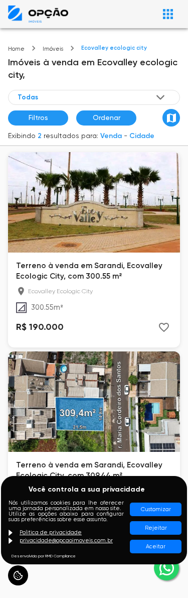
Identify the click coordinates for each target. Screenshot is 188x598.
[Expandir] (160, 97)
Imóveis (53, 49)
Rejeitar (156, 528)
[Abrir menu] (168, 14)
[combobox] (92, 97)
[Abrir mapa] (171, 118)
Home (16, 49)
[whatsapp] (166, 567)
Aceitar (155, 546)
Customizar (156, 509)
